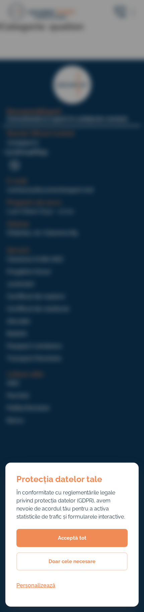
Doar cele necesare (72, 561)
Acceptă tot (72, 538)
